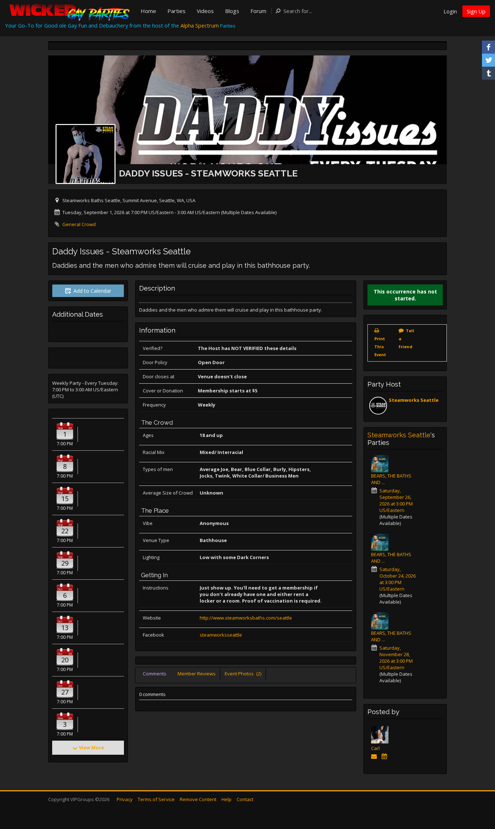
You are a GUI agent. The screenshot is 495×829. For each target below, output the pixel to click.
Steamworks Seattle (413, 400)
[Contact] (375, 756)
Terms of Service (156, 799)
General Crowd (79, 224)
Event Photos (243, 673)
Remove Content (198, 799)
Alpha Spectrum (199, 25)
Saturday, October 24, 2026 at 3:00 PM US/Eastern (397, 579)
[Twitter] (488, 60)
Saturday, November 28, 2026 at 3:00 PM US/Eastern (396, 658)
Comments (154, 673)
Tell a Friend (406, 338)
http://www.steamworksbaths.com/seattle (246, 618)
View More (91, 747)
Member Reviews (197, 673)
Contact (245, 799)
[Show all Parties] (385, 756)
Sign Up (476, 11)
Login (450, 11)
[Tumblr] (488, 73)
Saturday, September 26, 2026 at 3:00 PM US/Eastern (396, 500)
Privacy (125, 799)
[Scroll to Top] (479, 795)
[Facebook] (488, 47)
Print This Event (380, 346)
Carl (375, 748)
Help (226, 799)
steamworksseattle (221, 635)
